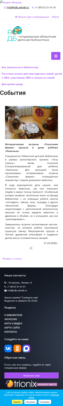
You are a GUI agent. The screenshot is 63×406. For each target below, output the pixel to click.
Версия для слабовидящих (33, 16)
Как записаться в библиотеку (20, 67)
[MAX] (26, 348)
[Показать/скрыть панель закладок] (31, 248)
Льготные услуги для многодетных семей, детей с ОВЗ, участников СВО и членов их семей (32, 75)
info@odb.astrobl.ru (18, 7)
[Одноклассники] (17, 348)
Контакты (10, 331)
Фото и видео (13, 323)
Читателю (10, 319)
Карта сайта (12, 327)
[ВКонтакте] (8, 348)
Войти (55, 16)
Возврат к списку (12, 258)
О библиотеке (13, 315)
